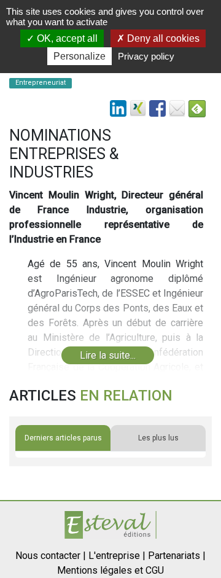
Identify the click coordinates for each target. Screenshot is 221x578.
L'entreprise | (116, 555)
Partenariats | (177, 555)
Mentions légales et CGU (110, 570)
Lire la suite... (108, 355)
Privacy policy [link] (146, 56)
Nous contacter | (50, 555)
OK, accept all (66, 38)
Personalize (79, 56)
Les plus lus (158, 438)
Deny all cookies (162, 38)
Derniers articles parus (63, 438)
